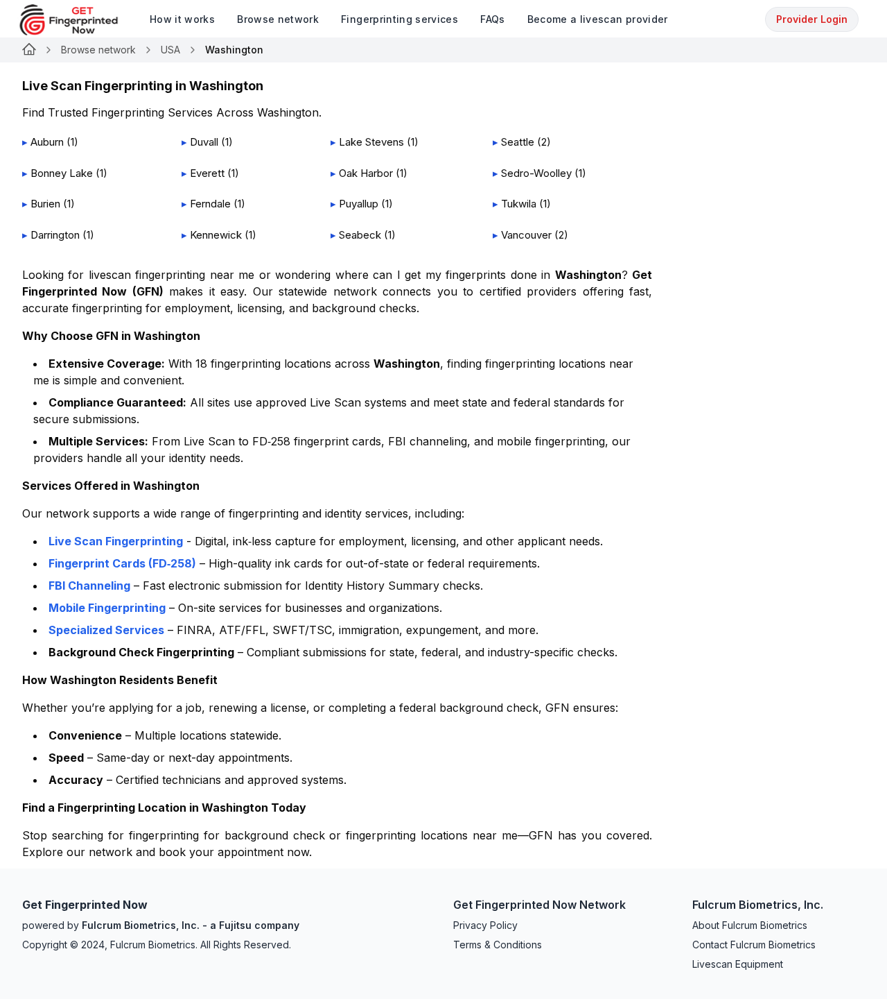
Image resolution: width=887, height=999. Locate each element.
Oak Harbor (366, 173)
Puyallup (358, 203)
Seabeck (360, 234)
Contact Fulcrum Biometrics (754, 944)
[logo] (79, 19)
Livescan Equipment (737, 964)
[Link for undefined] (29, 50)
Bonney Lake (61, 173)
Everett (207, 173)
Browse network (98, 50)
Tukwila (518, 203)
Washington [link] (234, 50)
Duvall (204, 141)
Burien (45, 203)
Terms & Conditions (497, 944)
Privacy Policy (485, 925)
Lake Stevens (371, 141)
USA (170, 50)
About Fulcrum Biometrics (749, 925)
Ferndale (210, 203)
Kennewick (216, 234)
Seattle (517, 141)
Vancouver (526, 234)
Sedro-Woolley (536, 173)
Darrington (55, 234)
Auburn (47, 141)
